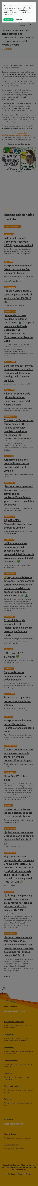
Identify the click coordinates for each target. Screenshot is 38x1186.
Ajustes (19, 19)
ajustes (9, 14)
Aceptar (8, 19)
